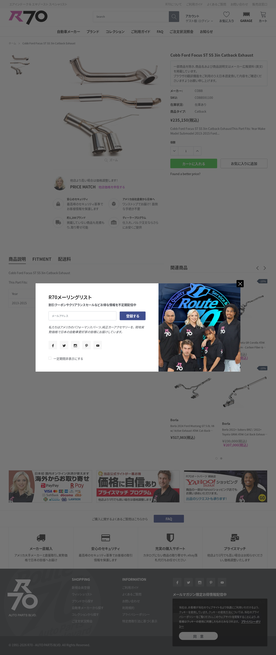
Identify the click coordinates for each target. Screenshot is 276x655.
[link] (53, 345)
